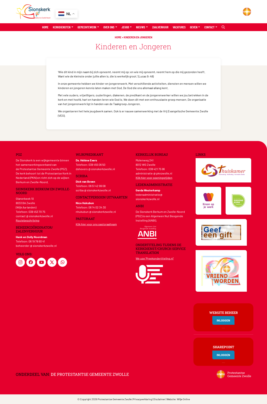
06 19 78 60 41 (37, 241)
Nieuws (140, 27)
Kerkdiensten (61, 27)
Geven (193, 27)
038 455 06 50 (96, 164)
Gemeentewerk (87, 27)
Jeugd (125, 27)
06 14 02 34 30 (97, 207)
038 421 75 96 (156, 169)
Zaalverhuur (160, 27)
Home (45, 27)
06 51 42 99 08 (97, 186)
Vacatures (179, 27)
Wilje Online (183, 399)
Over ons (108, 27)
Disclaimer (159, 399)
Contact (209, 27)
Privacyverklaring (142, 399)
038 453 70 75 (37, 211)
